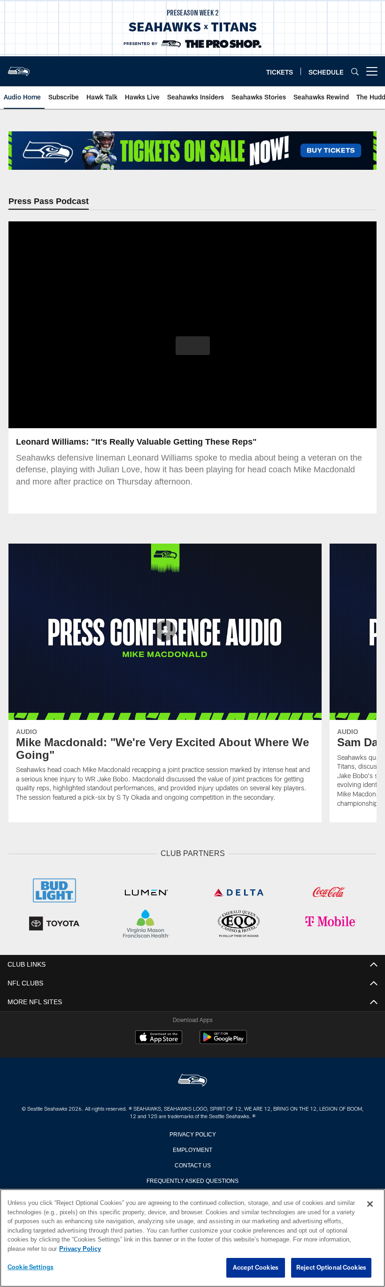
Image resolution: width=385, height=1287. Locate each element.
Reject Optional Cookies (331, 1268)
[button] (192, 346)
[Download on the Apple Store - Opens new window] (158, 1038)
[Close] (370, 1204)
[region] (192, 1238)
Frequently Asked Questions (192, 1180)
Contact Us (192, 1164)
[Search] (355, 71)
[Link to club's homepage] (19, 67)
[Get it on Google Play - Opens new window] (223, 1041)
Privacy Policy (192, 1133)
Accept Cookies (255, 1268)
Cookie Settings (31, 1267)
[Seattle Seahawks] (192, 1081)
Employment (192, 1149)
